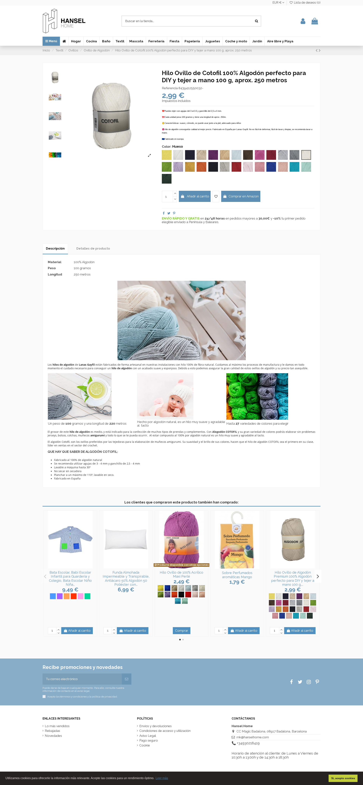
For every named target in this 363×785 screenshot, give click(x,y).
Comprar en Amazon (244, 196)
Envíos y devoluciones (155, 726)
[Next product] (319, 50)
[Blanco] (181, 588)
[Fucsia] (279, 603)
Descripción (55, 248)
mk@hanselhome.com (253, 737)
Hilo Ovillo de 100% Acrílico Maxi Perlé (181, 574)
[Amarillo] (161, 588)
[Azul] (53, 596)
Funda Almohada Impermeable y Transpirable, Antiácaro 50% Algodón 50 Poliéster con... (126, 578)
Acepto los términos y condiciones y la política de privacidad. (82, 696)
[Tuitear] (168, 213)
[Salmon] (202, 594)
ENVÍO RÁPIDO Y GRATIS (181, 218)
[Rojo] (74, 596)
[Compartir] (164, 213)
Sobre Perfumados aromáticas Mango (237, 575)
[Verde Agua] (185, 601)
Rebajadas (52, 731)
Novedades (53, 736)
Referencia (170, 88)
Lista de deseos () (306, 2)
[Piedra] (299, 609)
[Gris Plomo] (299, 603)
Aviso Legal (147, 736)
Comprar (181, 630)
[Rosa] (81, 596)
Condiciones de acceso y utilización (165, 731)
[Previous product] (317, 50)
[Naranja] (67, 596)
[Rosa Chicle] (275, 616)
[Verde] (87, 596)
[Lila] (60, 596)
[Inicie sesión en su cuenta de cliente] (303, 21)
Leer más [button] (162, 778)
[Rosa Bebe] (195, 594)
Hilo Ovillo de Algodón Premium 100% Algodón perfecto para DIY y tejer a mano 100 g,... (292, 578)
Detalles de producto (93, 248)
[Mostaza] (279, 609)
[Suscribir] (126, 679)
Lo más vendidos (57, 726)
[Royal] (282, 616)
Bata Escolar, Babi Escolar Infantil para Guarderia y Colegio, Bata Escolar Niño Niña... (70, 578)
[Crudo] (202, 588)
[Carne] (306, 596)
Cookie (144, 745)
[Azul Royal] (168, 588)
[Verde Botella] (310, 616)
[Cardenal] (299, 596)
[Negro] (181, 594)
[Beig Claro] (174, 588)
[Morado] (168, 594)
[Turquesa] (178, 601)
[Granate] (286, 603)
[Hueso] (306, 603)
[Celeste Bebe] (188, 588)
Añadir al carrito (198, 196)
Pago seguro (148, 740)
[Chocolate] (272, 603)
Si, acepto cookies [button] (343, 778)
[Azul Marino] (286, 596)
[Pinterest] (174, 213)
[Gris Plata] (195, 588)
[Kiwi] (161, 594)
